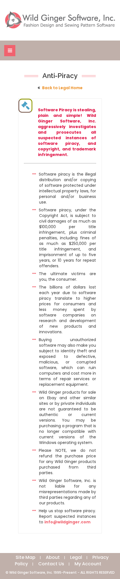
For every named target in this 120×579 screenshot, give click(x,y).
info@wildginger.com (67, 522)
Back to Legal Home (62, 88)
